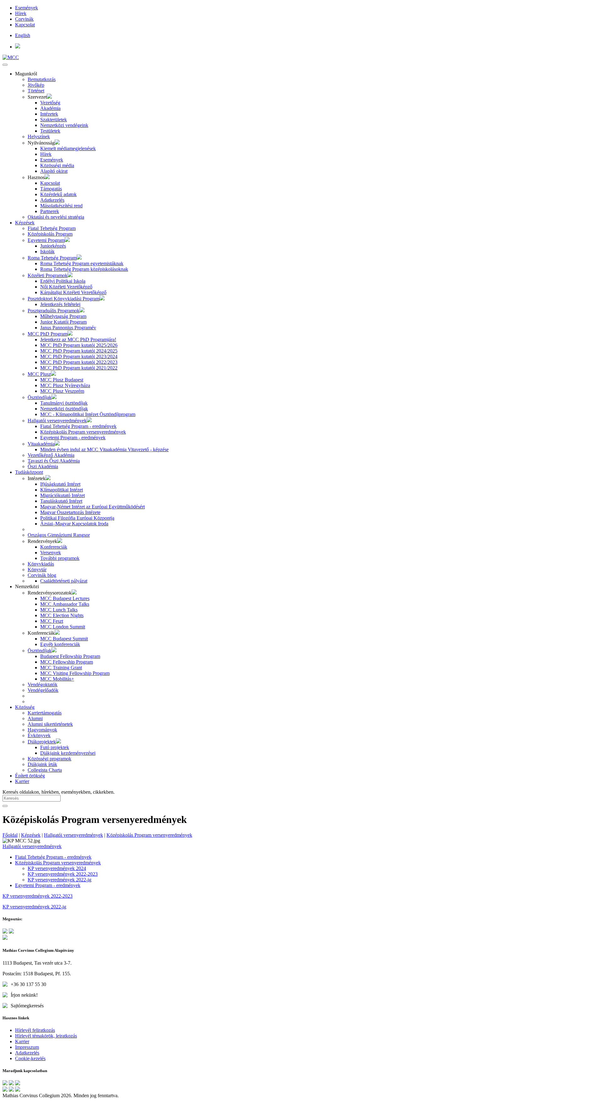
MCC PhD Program (48, 334)
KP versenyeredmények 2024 (57, 868)
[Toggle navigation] (5, 65)
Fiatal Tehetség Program (52, 228)
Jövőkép (36, 85)
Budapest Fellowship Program (70, 656)
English (22, 35)
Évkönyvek (39, 735)
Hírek (20, 13)
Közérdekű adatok (58, 194)
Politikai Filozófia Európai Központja (77, 518)
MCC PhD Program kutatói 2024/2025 (78, 350)
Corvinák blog (42, 575)
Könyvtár (37, 569)
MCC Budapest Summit (64, 638)
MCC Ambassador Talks (64, 604)
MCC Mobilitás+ (57, 679)
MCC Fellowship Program (66, 662)
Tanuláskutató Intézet (61, 501)
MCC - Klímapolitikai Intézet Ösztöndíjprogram (87, 414)
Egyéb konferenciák (60, 644)
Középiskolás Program (50, 234)
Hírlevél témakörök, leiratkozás (46, 1035)
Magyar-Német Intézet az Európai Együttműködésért (92, 506)
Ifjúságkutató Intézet (60, 484)
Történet (36, 90)
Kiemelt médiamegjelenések (68, 148)
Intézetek (49, 114)
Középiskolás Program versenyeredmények (83, 432)
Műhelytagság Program (63, 316)
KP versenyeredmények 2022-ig (59, 879)
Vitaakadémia (41, 443)
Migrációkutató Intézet (62, 495)
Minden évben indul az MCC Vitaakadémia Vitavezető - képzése (104, 449)
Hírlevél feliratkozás (35, 1030)
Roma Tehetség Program (52, 257)
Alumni (35, 718)
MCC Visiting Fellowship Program (75, 673)
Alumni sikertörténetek (50, 724)
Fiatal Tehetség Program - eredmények (78, 426)
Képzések (25, 222)
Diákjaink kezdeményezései (67, 753)
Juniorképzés (53, 246)
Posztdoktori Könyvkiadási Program (64, 298)
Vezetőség (50, 102)
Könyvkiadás (41, 564)
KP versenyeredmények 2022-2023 (63, 874)
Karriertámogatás (45, 712)
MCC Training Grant (61, 667)
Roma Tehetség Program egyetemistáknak (81, 263)
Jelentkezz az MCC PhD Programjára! (78, 339)
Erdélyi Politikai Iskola (62, 281)
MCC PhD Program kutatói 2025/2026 (78, 345)
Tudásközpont (29, 472)
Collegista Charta (45, 770)
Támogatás (51, 188)
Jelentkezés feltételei (60, 304)
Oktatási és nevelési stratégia (56, 217)
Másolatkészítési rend (61, 205)
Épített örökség (30, 775)
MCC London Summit (62, 626)
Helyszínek (39, 136)
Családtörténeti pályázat (63, 580)
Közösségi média (57, 165)
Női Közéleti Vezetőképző (66, 286)
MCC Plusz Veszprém (62, 391)
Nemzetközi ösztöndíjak (64, 408)
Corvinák (24, 19)
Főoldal (10, 835)
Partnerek (49, 211)
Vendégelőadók (43, 690)
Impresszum (27, 1047)
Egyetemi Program (46, 240)
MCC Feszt (51, 621)
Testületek (50, 131)
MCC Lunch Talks (59, 609)
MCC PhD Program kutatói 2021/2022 (78, 367)
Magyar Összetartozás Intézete (70, 512)
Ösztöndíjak (40, 397)
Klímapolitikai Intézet (61, 489)
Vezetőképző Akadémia (51, 455)
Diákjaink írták (42, 764)
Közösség (25, 707)
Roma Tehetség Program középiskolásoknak (84, 269)
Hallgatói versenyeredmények (57, 420)
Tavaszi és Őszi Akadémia (54, 460)
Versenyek (50, 552)
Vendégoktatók (42, 684)
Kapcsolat (25, 24)
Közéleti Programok (48, 275)
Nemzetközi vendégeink (64, 125)
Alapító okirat (54, 171)
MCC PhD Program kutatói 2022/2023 (78, 362)
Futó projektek (54, 747)
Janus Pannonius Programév (68, 327)
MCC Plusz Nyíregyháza (65, 385)
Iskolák (47, 251)
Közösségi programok (49, 758)
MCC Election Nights (62, 615)
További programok (59, 558)
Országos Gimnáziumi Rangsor (59, 535)
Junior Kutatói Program (63, 322)
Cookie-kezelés (30, 1058)
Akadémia (50, 108)
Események (26, 7)
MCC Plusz (39, 374)
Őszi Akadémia (43, 466)
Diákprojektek (42, 741)
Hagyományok (42, 729)
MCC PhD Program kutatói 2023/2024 (78, 356)
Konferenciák (53, 547)
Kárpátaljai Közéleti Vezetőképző (73, 292)
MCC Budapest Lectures (65, 598)
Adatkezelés (52, 200)
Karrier (22, 781)
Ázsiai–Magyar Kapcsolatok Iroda (74, 523)
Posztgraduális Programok (53, 310)
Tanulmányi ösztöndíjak (64, 403)
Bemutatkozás (42, 79)
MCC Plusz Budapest (61, 379)
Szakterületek (53, 119)
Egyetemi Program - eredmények (73, 437)
